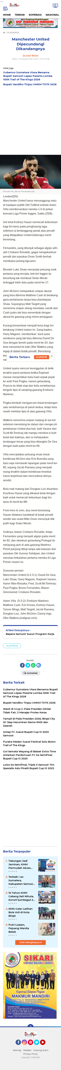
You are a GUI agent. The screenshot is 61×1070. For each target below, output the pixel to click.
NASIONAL (52, 14)
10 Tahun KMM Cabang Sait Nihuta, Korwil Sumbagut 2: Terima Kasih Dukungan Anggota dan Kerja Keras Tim (21, 896)
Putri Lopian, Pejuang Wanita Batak (18, 928)
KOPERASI (35, 14)
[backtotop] (30, 1027)
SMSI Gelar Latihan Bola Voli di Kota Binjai (20, 912)
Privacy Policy (30, 1054)
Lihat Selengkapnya (29, 942)
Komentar (32, 673)
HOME (7, 14)
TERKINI (20, 14)
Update (42, 357)
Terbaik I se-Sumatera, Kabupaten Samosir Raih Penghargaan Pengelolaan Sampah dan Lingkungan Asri (21, 880)
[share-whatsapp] (33, 665)
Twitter (38, 1046)
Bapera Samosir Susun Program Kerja (30, 634)
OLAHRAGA (12, 645)
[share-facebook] (22, 665)
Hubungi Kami (40, 1050)
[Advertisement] (30, 119)
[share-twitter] (27, 665)
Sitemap (17, 1050)
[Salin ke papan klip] (38, 665)
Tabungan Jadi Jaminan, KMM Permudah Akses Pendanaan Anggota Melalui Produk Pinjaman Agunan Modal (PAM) (21, 864)
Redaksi (27, 1050)
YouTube (45, 1046)
